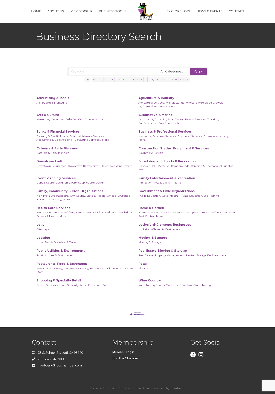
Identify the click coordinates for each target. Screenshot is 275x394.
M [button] (137, 79)
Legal (40, 224)
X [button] (180, 79)
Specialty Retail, (77, 285)
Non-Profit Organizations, (52, 195)
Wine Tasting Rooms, (151, 285)
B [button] (98, 79)
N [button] (141, 79)
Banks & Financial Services (58, 131)
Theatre (176, 182)
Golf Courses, (86, 119)
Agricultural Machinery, (152, 106)
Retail (143, 264)
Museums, (43, 119)
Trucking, (213, 119)
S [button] (160, 79)
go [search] (200, 71)
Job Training (211, 195)
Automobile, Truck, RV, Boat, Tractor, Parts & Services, (172, 119)
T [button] (164, 79)
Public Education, (149, 195)
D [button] (105, 79)
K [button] (130, 79)
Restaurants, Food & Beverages (61, 264)
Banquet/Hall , (147, 165)
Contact (236, 11)
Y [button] (183, 79)
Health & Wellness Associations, (112, 212)
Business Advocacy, (216, 136)
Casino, (55, 119)
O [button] (145, 79)
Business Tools (112, 11)
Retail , (40, 285)
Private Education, (191, 195)
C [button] (101, 79)
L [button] (133, 79)
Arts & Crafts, (162, 182)
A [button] (94, 79)
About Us (55, 11)
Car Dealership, (148, 123)
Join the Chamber (126, 358)
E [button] (109, 79)
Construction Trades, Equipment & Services (173, 148)
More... (173, 106)
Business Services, (164, 136)
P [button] (149, 79)
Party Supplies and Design (88, 182)
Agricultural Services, (151, 102)
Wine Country (149, 280)
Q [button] (153, 79)
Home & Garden (151, 208)
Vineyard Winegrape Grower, (204, 102)
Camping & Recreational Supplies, (212, 165)
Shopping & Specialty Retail (58, 280)
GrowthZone (177, 388)
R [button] (157, 79)
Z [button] (187, 79)
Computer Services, (190, 136)
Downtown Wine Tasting (116, 165)
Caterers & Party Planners (57, 148)
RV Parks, (164, 165)
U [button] (168, 79)
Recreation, (145, 182)
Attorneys (42, 229)
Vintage (143, 268)
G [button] (116, 79)
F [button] (112, 79)
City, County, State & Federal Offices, (93, 195)
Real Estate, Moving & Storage (162, 250)
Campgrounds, (180, 165)
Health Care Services (53, 208)
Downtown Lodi (49, 161)
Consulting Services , (87, 139)
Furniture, (94, 285)
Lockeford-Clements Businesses (164, 224)
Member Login (123, 352)
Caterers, (128, 268)
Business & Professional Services (165, 131)
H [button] (120, 79)
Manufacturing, (175, 102)
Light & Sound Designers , (53, 182)
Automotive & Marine (155, 115)
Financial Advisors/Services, (86, 136)
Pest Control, (146, 216)
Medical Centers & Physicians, (55, 212)
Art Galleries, (69, 119)
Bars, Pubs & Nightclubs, (105, 268)
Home (36, 11)
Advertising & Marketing (51, 102)
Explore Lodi (178, 11)
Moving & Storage (152, 238)
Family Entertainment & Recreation (166, 178)
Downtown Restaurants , (84, 165)
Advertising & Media (52, 98)
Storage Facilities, (207, 255)
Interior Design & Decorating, (218, 212)
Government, (170, 195)
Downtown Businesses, (51, 165)
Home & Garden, (149, 212)
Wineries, (172, 285)
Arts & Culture (47, 115)
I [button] (123, 79)
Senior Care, (83, 212)
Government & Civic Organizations (166, 191)
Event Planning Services (56, 178)
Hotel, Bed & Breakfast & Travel (56, 242)
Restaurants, (44, 268)
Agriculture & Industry (156, 98)
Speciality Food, (56, 285)
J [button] (126, 79)
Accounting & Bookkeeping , (54, 139)
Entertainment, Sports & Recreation (167, 161)
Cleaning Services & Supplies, (179, 212)
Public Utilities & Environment (60, 250)
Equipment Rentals (150, 152)
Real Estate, (146, 255)
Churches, (123, 195)
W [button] (176, 79)
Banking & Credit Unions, (52, 136)
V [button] (172, 79)
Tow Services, (167, 123)
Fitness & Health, (47, 216)
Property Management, (169, 255)
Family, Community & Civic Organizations (69, 191)
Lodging (43, 238)
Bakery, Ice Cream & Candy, (71, 268)
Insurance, (145, 136)
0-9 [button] (87, 79)
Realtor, (190, 255)
